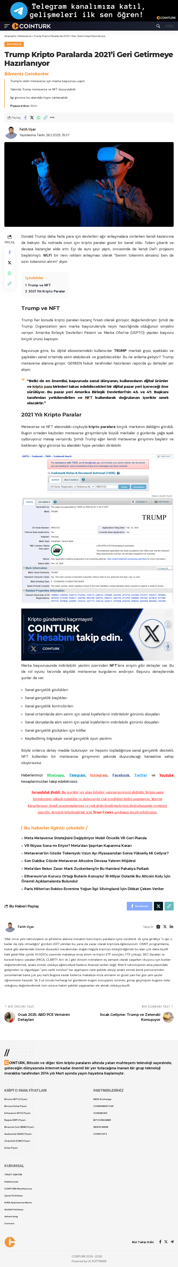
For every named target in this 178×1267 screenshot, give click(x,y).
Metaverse (24, 36)
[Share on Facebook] (25, 117)
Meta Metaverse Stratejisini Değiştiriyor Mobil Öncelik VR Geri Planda (85, 838)
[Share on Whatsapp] (39, 117)
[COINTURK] (31, 26)
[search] (158, 26)
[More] (52, 117)
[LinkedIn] (171, 927)
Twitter (140, 775)
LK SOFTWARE (97, 1261)
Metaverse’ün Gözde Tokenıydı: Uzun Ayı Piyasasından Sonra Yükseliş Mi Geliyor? (96, 853)
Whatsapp (55, 775)
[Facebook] (160, 1242)
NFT (88, 397)
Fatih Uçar (28, 129)
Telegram (77, 775)
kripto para (42, 386)
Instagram (98, 775)
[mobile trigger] (8, 26)
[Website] (158, 927)
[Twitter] (165, 927)
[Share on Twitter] (32, 117)
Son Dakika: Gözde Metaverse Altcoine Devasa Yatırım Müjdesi (80, 861)
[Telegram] (172, 1242)
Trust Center (103, 812)
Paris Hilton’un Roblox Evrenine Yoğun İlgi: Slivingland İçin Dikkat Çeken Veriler (94, 889)
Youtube (166, 775)
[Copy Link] (45, 117)
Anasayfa (10, 36)
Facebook (120, 775)
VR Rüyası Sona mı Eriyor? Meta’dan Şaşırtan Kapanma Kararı (78, 846)
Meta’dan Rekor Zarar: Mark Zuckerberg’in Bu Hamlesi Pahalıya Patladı (86, 869)
